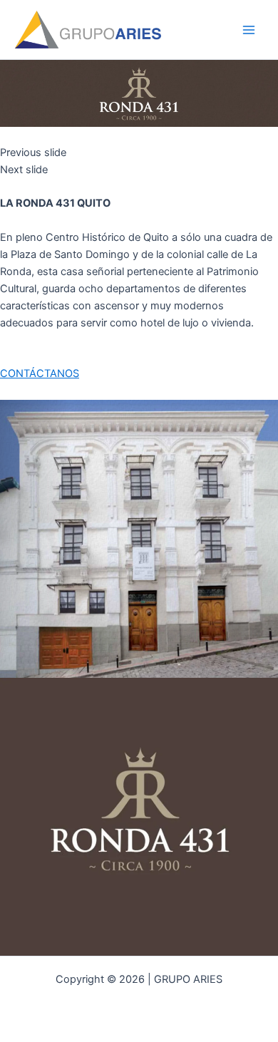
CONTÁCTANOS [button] (39, 373)
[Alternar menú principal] (249, 30)
